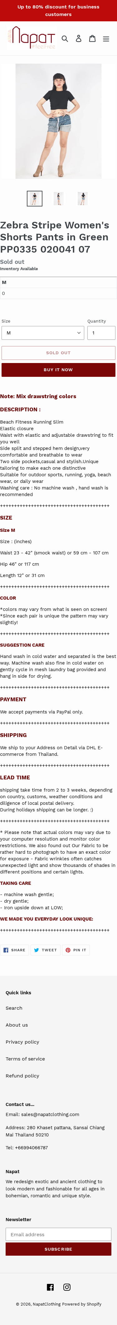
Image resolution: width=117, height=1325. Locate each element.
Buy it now (58, 369)
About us (17, 1025)
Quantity (96, 320)
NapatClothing (47, 1304)
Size (6, 320)
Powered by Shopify (81, 1304)
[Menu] (106, 38)
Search (14, 1008)
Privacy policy (22, 1042)
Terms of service (25, 1059)
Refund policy (22, 1076)
